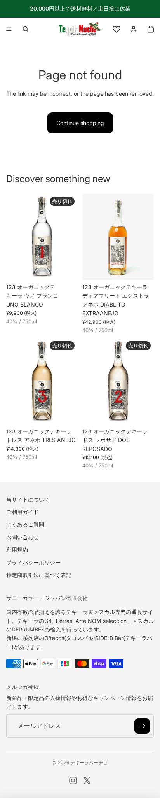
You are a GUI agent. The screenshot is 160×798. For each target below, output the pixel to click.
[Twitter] (87, 780)
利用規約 (17, 549)
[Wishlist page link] (116, 29)
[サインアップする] (142, 726)
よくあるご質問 (25, 524)
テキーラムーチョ (89, 762)
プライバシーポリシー (33, 562)
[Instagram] (73, 780)
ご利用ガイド (22, 512)
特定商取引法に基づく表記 (38, 575)
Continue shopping (80, 122)
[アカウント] (133, 29)
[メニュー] (9, 29)
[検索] (25, 29)
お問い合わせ (22, 537)
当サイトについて (28, 499)
